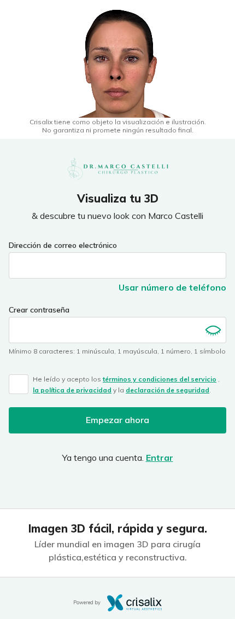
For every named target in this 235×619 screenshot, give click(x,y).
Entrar (159, 457)
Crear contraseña (39, 310)
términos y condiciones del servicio (159, 379)
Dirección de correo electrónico (63, 245)
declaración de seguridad (167, 390)
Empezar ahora (117, 419)
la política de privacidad (72, 390)
